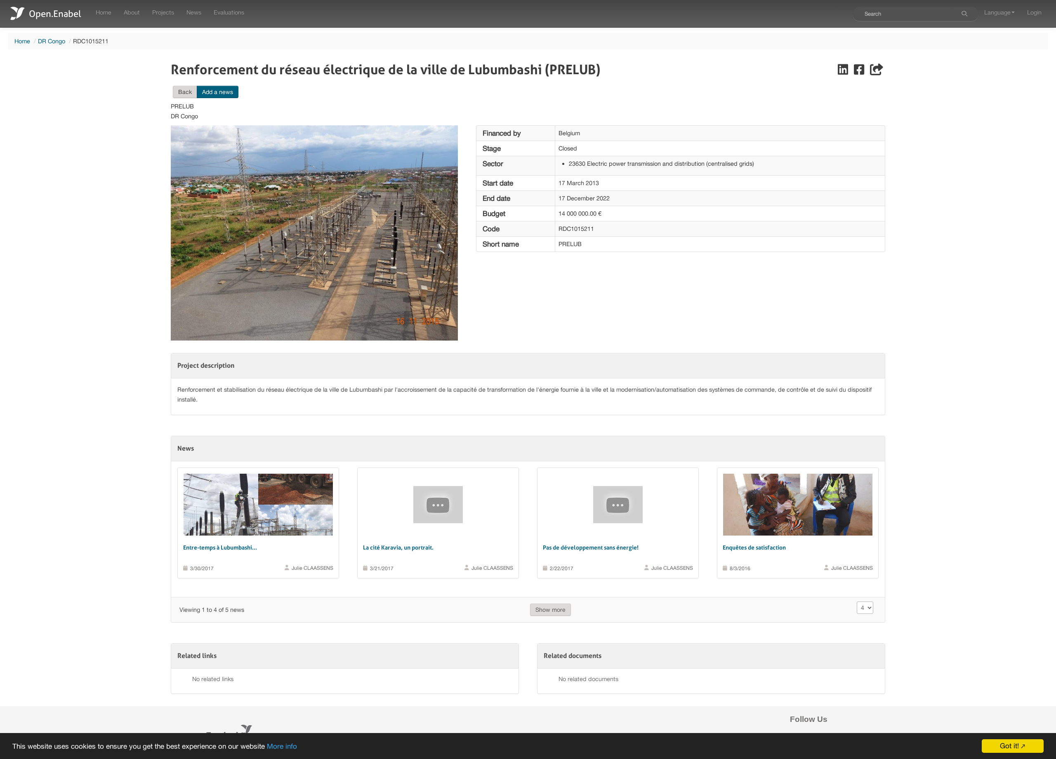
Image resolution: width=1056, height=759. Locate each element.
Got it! (1009, 746)
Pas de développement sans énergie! (591, 547)
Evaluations (229, 12)
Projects (163, 12)
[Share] (876, 71)
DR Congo (51, 41)
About (132, 12)
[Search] (964, 13)
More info (282, 746)
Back (185, 92)
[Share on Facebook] (860, 71)
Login (1034, 12)
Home (103, 12)
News (193, 12)
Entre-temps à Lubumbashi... (220, 547)
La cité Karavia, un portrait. (398, 547)
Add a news (217, 92)
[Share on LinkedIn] (844, 71)
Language (997, 12)
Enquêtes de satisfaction (754, 547)
